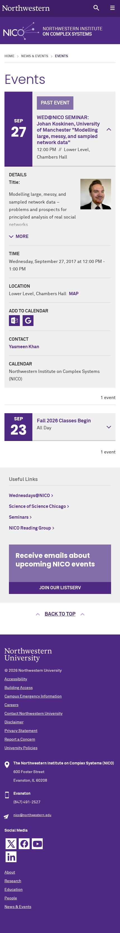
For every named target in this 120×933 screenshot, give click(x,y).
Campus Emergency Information (33, 696)
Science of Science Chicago (37, 506)
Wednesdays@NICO (29, 495)
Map (73, 294)
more (22, 236)
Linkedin (11, 856)
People (10, 898)
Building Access (18, 688)
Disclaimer (13, 722)
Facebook (24, 843)
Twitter (11, 843)
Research (12, 881)
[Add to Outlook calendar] (14, 320)
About (9, 872)
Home (9, 56)
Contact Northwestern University (33, 714)
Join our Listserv (60, 588)
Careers (11, 705)
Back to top (60, 614)
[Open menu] (112, 7)
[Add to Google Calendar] (28, 320)
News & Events (34, 56)
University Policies (20, 748)
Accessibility (15, 679)
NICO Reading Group (30, 528)
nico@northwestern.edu (32, 815)
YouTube (37, 843)
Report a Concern (19, 739)
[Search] (96, 7)
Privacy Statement (20, 731)
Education (13, 890)
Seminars (18, 517)
